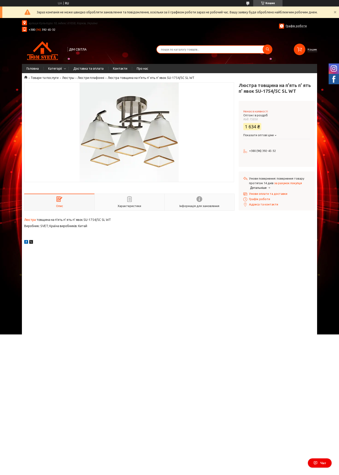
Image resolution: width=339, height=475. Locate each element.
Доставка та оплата (88, 68)
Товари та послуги (45, 78)
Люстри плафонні (90, 78)
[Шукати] (267, 49)
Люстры (68, 78)
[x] (31, 242)
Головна (33, 68)
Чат (323, 463)
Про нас (142, 68)
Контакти (120, 68)
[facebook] (26, 242)
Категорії (55, 68)
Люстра (30, 220)
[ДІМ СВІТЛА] (42, 48)
